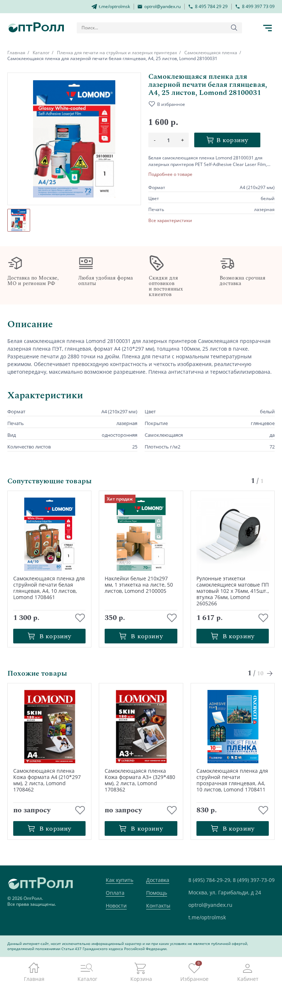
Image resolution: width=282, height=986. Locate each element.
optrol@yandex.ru (210, 904)
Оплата (115, 892)
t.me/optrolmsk (207, 917)
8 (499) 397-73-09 (254, 879)
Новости (116, 905)
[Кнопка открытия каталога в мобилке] (267, 28)
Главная (16, 52)
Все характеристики (170, 221)
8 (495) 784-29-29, (209, 879)
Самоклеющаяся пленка (210, 52)
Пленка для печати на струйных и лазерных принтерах (117, 52)
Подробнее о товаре (170, 174)
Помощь (156, 892)
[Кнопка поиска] (234, 28)
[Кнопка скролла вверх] (249, 953)
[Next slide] (270, 673)
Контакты (158, 905)
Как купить (119, 879)
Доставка (157, 879)
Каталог (41, 52)
